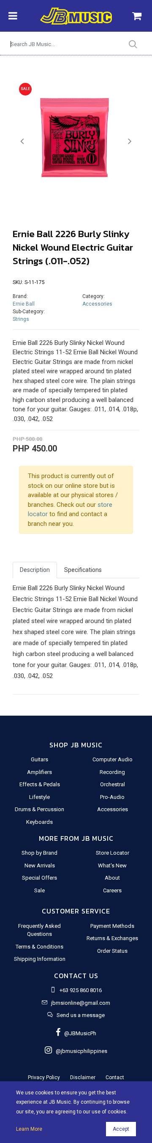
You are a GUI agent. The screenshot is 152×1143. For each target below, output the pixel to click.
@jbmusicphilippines (79, 1051)
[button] (22, 141)
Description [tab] (35, 569)
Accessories (97, 304)
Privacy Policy (44, 1077)
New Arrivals (39, 865)
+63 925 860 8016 (81, 990)
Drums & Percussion (39, 809)
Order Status (112, 951)
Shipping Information (39, 959)
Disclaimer (82, 1077)
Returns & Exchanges (112, 938)
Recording (112, 772)
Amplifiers (39, 772)
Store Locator (112, 853)
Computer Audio (112, 759)
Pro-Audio (112, 797)
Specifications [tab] (83, 569)
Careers (112, 890)
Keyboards (39, 822)
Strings (21, 319)
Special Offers (39, 878)
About (112, 878)
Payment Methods (112, 926)
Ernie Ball (24, 304)
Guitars (39, 759)
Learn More (29, 1129)
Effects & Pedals (39, 784)
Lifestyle (39, 797)
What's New (112, 865)
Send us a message (81, 1015)
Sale (39, 890)
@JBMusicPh (78, 1033)
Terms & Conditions (39, 946)
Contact (115, 1077)
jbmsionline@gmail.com (80, 1003)
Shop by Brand (39, 853)
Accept (121, 1129)
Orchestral (112, 784)
